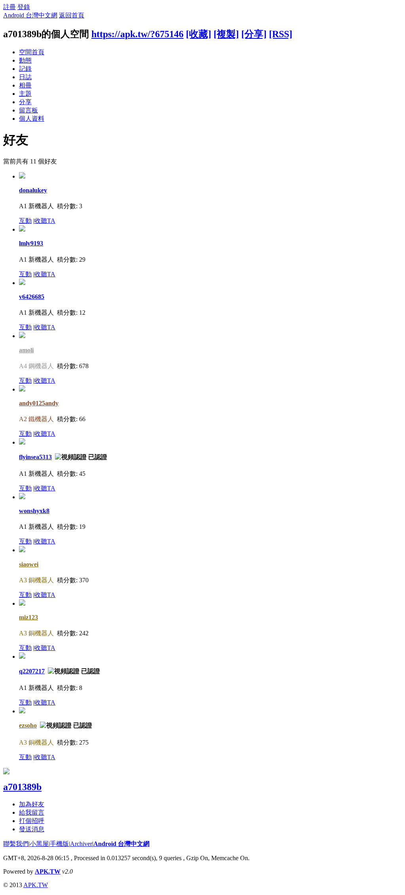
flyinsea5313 (35, 457)
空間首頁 (31, 52)
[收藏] (198, 34)
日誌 (25, 77)
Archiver (81, 843)
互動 (25, 220)
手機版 (59, 843)
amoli (26, 350)
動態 (25, 60)
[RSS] (280, 34)
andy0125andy (39, 403)
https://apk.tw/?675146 (137, 34)
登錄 (23, 7)
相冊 (25, 85)
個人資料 (31, 118)
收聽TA (44, 220)
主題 (25, 93)
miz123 (28, 617)
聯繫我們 (15, 843)
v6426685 (31, 296)
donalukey (33, 190)
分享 (25, 102)
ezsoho (28, 725)
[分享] (254, 34)
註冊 (9, 7)
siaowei (28, 564)
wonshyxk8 (34, 510)
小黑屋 (39, 843)
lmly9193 (31, 243)
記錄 (25, 68)
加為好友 (31, 804)
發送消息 (31, 829)
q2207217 (32, 671)
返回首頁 (71, 15)
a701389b (22, 787)
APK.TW (48, 871)
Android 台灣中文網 (30, 15)
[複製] (226, 34)
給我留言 (31, 812)
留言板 (28, 110)
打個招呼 (31, 820)
